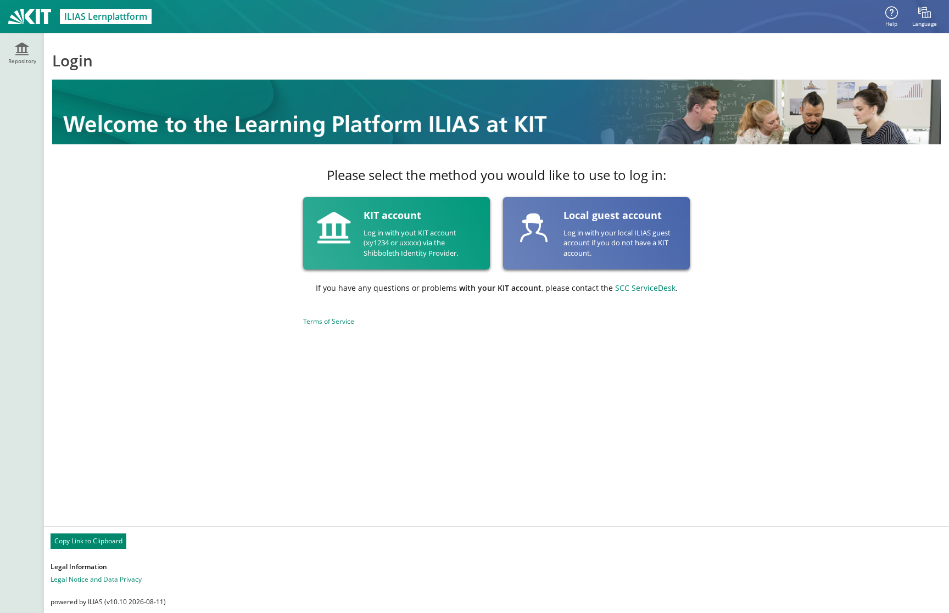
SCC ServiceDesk (645, 288)
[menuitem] (924, 16)
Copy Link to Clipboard (88, 540)
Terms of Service (328, 321)
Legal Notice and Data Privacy (96, 579)
